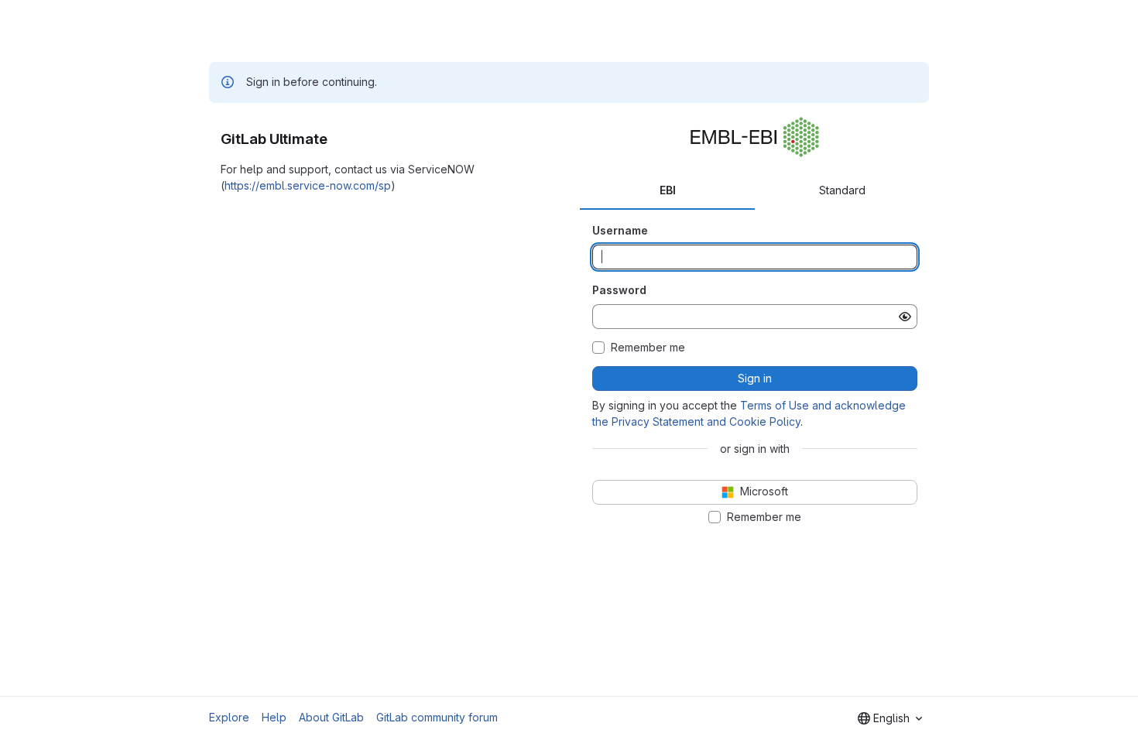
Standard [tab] (842, 190)
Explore (229, 717)
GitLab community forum (437, 717)
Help (274, 717)
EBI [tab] (668, 190)
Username (620, 230)
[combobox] (890, 718)
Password (619, 289)
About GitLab (331, 717)
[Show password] (905, 316)
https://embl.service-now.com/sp (308, 185)
